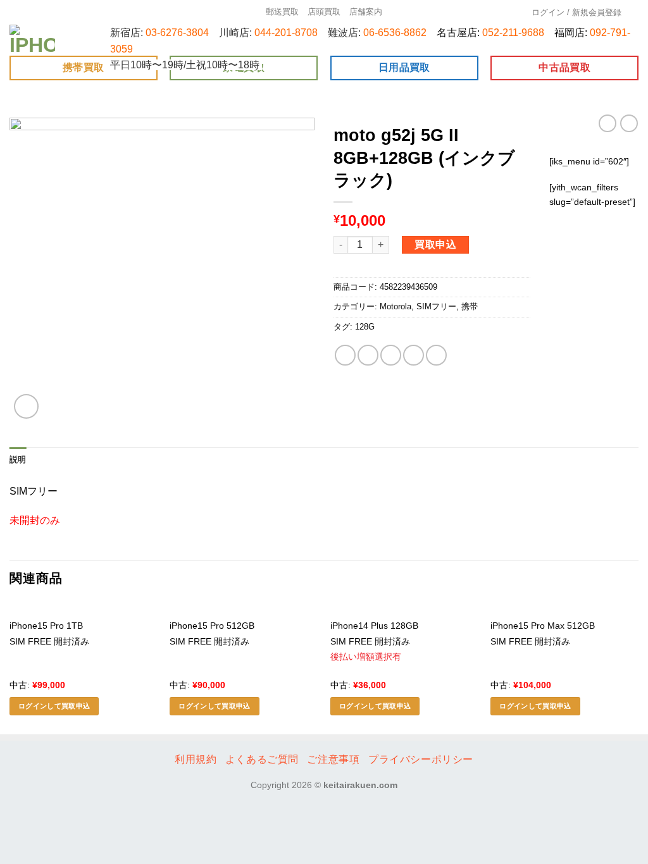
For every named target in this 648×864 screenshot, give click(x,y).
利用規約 (195, 759)
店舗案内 (365, 11)
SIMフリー (436, 306)
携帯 (469, 306)
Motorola (395, 306)
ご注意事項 (333, 759)
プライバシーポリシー (420, 759)
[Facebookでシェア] (345, 355)
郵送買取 (282, 11)
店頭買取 (324, 11)
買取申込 (435, 244)
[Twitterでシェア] (368, 355)
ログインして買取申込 (54, 706)
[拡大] (26, 406)
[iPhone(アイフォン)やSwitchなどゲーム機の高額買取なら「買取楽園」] (32, 40)
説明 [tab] (18, 459)
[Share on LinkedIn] (436, 355)
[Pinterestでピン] (413, 355)
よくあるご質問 (262, 759)
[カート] (634, 12)
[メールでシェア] (390, 355)
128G (365, 326)
